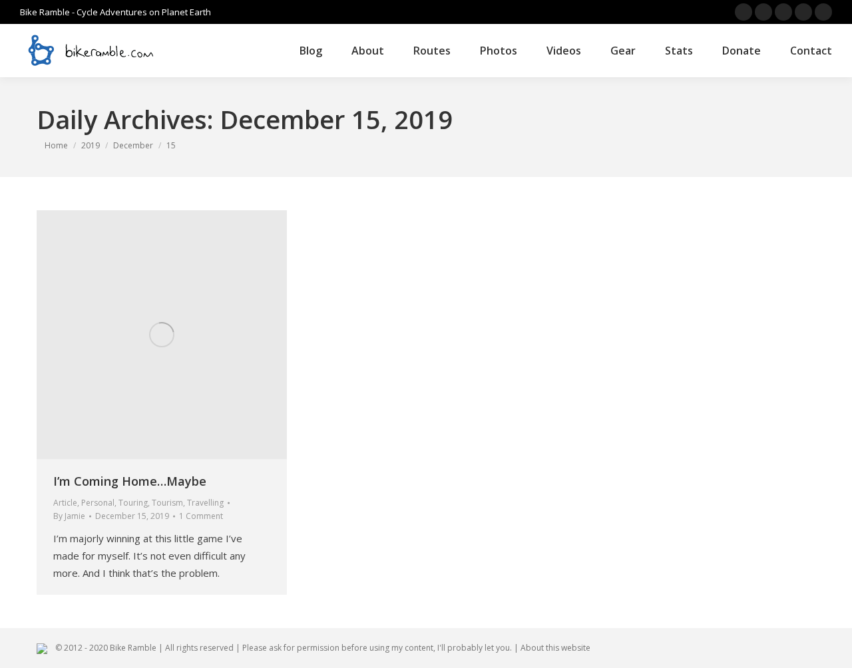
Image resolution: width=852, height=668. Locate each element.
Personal (97, 502)
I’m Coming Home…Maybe (129, 481)
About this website (555, 647)
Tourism (167, 502)
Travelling (205, 502)
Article (65, 502)
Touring (133, 502)
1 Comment (201, 516)
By (69, 516)
